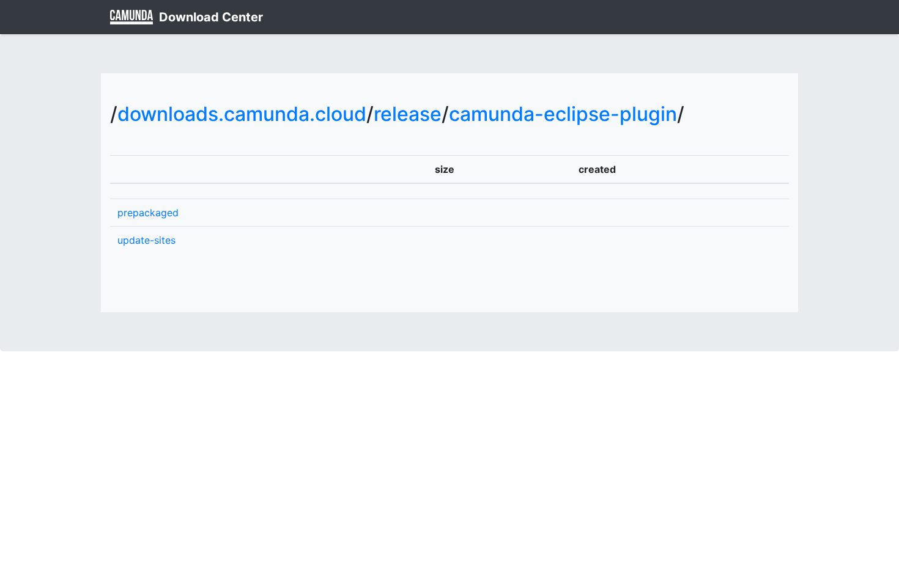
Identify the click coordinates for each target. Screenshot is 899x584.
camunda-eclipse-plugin (563, 114)
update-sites (146, 240)
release (408, 114)
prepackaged (148, 212)
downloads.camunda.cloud (241, 114)
